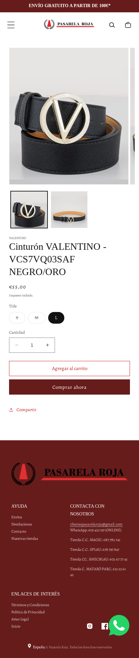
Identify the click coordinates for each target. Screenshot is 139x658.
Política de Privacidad (28, 612)
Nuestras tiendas (24, 538)
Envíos (16, 517)
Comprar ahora (69, 387)
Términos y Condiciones (30, 604)
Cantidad (17, 332)
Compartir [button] (26, 410)
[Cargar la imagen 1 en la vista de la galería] (29, 209)
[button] (11, 25)
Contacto (18, 531)
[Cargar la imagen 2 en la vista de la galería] (69, 209)
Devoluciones (21, 524)
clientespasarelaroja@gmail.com (96, 524)
